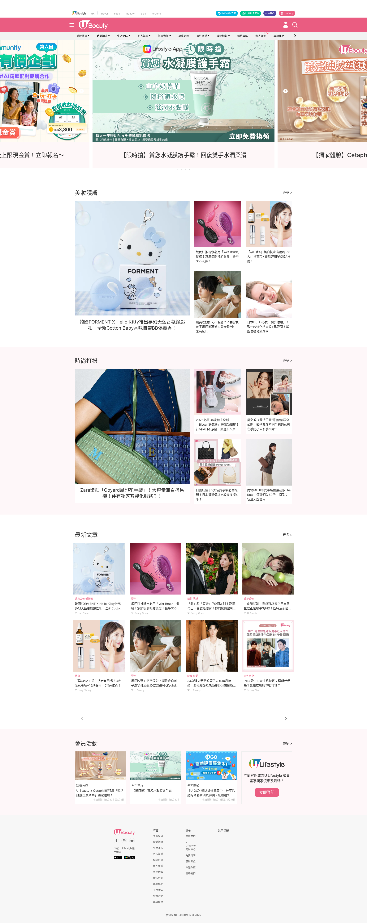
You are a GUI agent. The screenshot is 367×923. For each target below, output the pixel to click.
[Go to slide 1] (177, 169)
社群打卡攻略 (252, 13)
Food (117, 13)
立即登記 (266, 792)
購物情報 (222, 35)
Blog (143, 13)
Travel (104, 13)
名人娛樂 (143, 35)
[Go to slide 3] (185, 169)
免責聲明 (191, 855)
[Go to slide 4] (189, 169)
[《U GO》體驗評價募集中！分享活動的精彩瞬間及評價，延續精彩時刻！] (211, 765)
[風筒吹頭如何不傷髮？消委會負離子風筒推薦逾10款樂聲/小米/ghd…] (155, 646)
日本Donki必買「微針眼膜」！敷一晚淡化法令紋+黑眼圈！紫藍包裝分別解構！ (268, 326)
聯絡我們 (191, 873)
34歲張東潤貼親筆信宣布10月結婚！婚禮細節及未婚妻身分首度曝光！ (210, 685)
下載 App (288, 13)
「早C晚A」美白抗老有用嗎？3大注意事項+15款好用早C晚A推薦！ (269, 256)
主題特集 (158, 889)
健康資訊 (163, 35)
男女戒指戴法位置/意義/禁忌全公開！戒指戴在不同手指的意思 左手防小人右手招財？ (268, 424)
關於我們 (191, 835)
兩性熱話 (192, 598)
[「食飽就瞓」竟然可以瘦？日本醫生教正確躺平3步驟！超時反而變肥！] (268, 569)
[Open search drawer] (295, 25)
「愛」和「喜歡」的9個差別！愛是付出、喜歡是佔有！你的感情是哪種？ (211, 608)
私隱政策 (191, 867)
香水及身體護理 (84, 598)
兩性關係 (201, 35)
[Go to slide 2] (181, 169)
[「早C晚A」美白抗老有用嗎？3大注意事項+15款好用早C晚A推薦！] (99, 646)
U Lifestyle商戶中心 (191, 845)
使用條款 (191, 861)
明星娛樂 (192, 675)
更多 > (287, 192)
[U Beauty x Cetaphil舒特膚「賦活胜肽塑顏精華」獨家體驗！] (100, 765)
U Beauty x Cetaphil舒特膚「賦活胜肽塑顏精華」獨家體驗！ (99, 793)
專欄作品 (158, 883)
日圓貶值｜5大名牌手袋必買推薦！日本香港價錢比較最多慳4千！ (217, 494)
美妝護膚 (81, 35)
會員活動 (158, 895)
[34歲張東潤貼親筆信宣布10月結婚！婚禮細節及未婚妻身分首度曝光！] (212, 646)
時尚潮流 (102, 35)
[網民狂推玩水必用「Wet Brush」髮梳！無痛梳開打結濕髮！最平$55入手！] (155, 569)
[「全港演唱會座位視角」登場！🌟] (204, 91)
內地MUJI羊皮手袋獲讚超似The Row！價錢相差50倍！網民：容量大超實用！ (269, 494)
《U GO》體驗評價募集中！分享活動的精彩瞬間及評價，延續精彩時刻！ (211, 793)
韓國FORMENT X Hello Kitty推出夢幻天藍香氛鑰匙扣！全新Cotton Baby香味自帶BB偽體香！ (98, 608)
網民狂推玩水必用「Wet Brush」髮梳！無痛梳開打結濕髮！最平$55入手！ (218, 256)
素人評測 (158, 877)
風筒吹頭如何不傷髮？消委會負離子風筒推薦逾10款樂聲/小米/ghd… (217, 326)
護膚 (77, 675)
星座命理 (183, 35)
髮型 (133, 598)
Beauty (130, 13)
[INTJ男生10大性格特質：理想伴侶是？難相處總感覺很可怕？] (268, 646)
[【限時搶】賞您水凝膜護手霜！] (155, 765)
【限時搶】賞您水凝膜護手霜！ (153, 790)
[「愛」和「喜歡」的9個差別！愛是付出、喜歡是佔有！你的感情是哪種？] (212, 569)
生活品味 (122, 35)
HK (92, 13)
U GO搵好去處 (228, 13)
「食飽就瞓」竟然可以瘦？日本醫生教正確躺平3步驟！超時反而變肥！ (267, 608)
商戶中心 (269, 13)
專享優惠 (158, 901)
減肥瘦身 (249, 598)
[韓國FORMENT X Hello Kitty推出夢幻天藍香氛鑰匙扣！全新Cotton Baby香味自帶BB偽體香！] (99, 569)
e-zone (156, 13)
